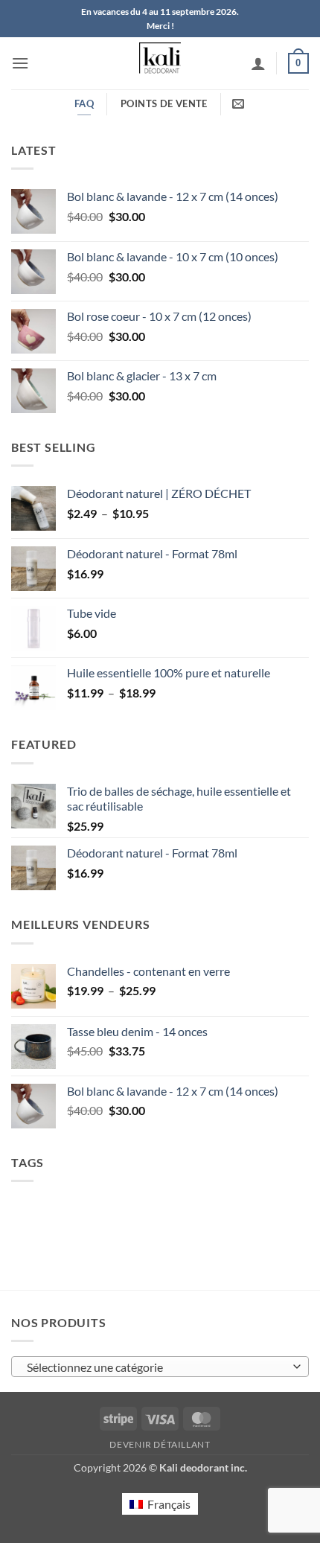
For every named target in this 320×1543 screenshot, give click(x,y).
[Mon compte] (258, 63)
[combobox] (160, 1366)
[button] (20, 63)
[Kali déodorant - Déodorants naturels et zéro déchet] (160, 63)
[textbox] (156, 1367)
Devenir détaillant (159, 1444)
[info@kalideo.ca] (240, 103)
